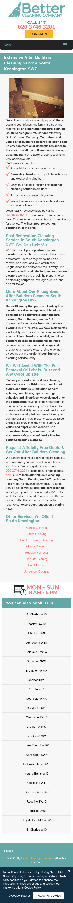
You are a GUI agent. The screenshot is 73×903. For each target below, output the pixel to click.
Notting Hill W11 (36, 783)
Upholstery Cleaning (36, 571)
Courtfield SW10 (36, 698)
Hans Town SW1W (37, 745)
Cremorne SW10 (36, 717)
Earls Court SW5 (36, 736)
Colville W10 (36, 689)
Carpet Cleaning (36, 527)
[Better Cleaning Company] (36, 16)
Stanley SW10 (36, 624)
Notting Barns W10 (36, 773)
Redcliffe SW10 (36, 801)
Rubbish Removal (36, 552)
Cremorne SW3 (37, 726)
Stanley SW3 (36, 633)
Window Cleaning (36, 546)
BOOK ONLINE (38, 34)
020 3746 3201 (16, 214)
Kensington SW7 (36, 755)
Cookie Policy (32, 887)
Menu (8, 44)
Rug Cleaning (36, 565)
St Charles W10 (36, 614)
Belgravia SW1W (36, 652)
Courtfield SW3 (36, 708)
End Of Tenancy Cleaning (36, 540)
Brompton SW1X (36, 670)
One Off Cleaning (36, 559)
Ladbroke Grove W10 (36, 764)
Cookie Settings (21, 895)
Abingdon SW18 (36, 642)
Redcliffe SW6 (36, 811)
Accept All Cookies (49, 895)
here (8, 475)
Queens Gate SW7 (37, 792)
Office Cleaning (36, 534)
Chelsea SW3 (36, 680)
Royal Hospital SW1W (36, 820)
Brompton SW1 (36, 661)
